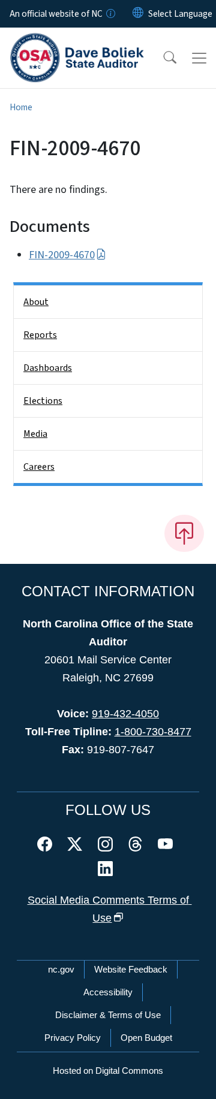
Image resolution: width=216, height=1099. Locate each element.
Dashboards (47, 368)
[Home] (77, 41)
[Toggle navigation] (199, 58)
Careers (39, 466)
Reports (40, 335)
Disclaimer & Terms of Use (108, 1015)
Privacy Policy (72, 1037)
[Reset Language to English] (138, 14)
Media (35, 433)
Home (21, 107)
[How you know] (109, 14)
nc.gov (61, 969)
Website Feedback (130, 969)
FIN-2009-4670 (62, 254)
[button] (162, 58)
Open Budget (146, 1037)
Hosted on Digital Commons (108, 1070)
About (36, 302)
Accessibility (108, 992)
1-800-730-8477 (153, 732)
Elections (42, 400)
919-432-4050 (125, 714)
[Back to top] (184, 533)
